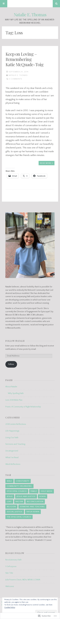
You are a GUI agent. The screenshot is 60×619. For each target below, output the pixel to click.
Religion (11, 507)
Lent (9, 501)
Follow (11, 364)
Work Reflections (12, 464)
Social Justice (14, 512)
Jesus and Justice (26, 496)
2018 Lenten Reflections (15, 424)
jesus (10, 496)
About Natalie (11, 387)
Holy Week (46, 491)
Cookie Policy (9, 607)
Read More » (46, 163)
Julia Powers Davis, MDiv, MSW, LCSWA (22, 580)
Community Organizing (19, 486)
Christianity (22, 481)
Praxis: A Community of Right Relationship (23, 407)
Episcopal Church (17, 491)
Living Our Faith (11, 437)
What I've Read (11, 457)
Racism (19, 501)
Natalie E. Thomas (30, 14)
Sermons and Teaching (15, 444)
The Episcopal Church (19, 517)
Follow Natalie (15, 341)
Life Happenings (12, 431)
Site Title (9, 573)
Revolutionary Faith (13, 560)
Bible (9, 481)
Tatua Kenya (32, 512)
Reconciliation (35, 501)
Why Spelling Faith (16, 393)
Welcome (9, 586)
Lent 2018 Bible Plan (13, 400)
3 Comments (15, 79)
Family (34, 491)
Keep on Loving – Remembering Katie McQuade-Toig (24, 59)
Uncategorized (11, 451)
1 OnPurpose (10, 566)
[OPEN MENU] (3, 3)
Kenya (42, 496)
